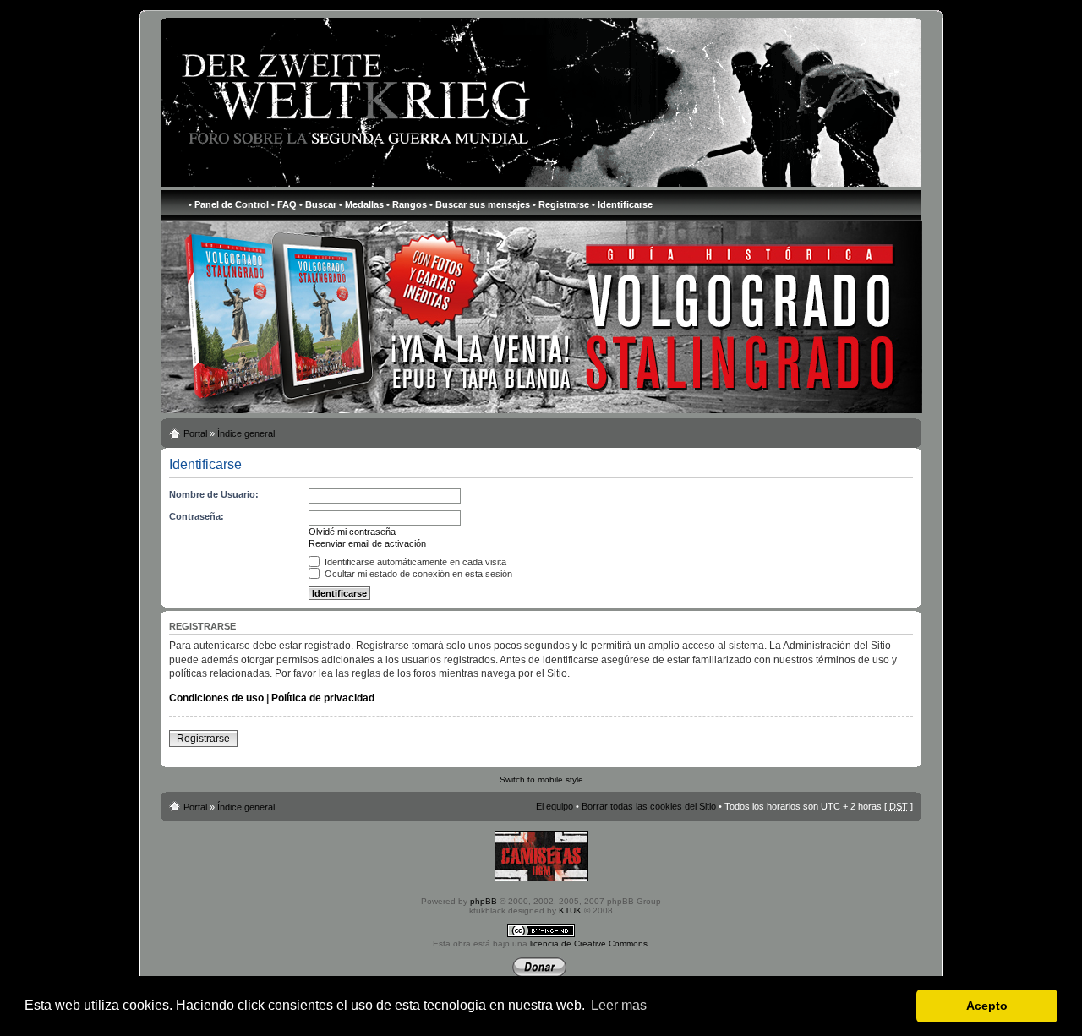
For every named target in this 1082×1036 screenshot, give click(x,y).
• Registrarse (561, 204)
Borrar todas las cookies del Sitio (649, 806)
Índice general (246, 433)
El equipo (554, 806)
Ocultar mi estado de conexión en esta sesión (417, 574)
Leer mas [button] (619, 1005)
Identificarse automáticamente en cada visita (414, 562)
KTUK (570, 910)
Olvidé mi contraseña (352, 531)
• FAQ (284, 204)
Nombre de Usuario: (214, 494)
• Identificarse (622, 204)
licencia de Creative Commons (589, 943)
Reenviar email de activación (367, 543)
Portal (195, 433)
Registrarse (203, 738)
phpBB (483, 901)
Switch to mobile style (541, 779)
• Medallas (361, 204)
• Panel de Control (229, 204)
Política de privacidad (322, 698)
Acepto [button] (987, 1005)
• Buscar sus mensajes (479, 204)
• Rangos (406, 204)
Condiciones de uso (216, 698)
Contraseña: (196, 516)
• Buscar (317, 204)
